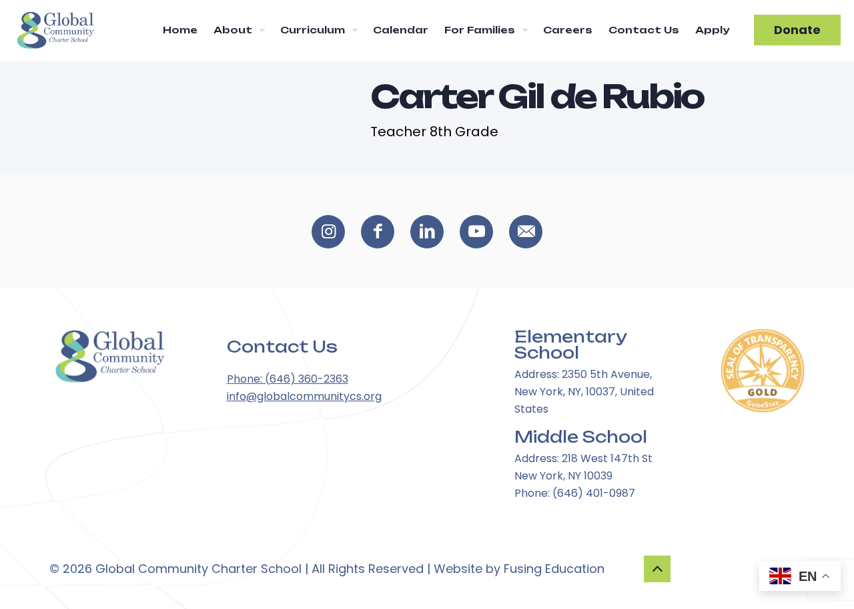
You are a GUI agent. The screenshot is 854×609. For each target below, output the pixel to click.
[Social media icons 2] (427, 231)
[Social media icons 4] (525, 231)
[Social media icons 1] (377, 231)
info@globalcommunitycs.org (304, 396)
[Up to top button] (657, 569)
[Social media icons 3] (476, 231)
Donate (797, 29)
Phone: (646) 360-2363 (287, 379)
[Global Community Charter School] (54, 30)
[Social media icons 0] (328, 231)
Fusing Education (554, 568)
